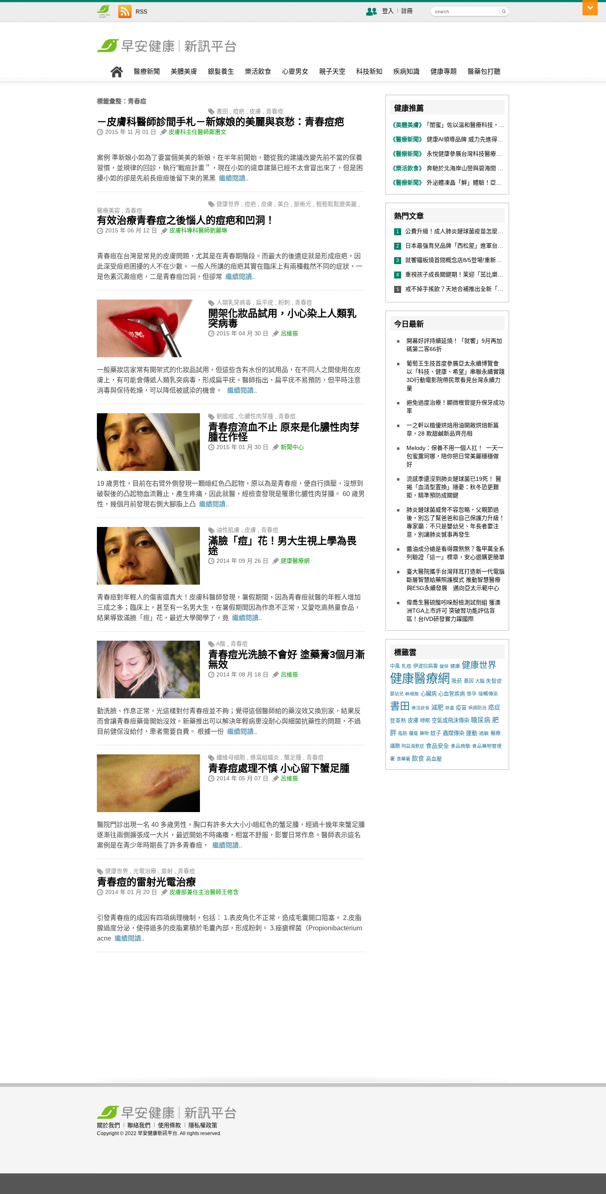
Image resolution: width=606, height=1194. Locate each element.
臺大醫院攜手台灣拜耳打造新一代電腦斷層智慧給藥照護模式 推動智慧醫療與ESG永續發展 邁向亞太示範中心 (455, 579)
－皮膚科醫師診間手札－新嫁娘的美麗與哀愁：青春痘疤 (220, 121)
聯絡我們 (138, 1125)
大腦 (479, 681)
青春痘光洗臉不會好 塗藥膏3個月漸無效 (286, 659)
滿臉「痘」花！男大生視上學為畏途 (282, 545)
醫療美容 (108, 210)
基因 (469, 681)
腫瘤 (413, 733)
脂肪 (402, 733)
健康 (455, 666)
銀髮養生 (221, 71)
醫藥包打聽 (483, 71)
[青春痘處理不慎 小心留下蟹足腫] (148, 810)
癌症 (494, 707)
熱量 (449, 707)
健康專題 (443, 71)
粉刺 (284, 302)
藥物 (424, 733)
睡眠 (425, 720)
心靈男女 (295, 71)
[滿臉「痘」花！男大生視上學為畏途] (148, 582)
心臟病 (428, 694)
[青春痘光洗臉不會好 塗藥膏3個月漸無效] (148, 696)
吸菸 (456, 681)
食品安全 (437, 745)
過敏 (484, 733)
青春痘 (274, 111)
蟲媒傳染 (453, 733)
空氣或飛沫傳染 (450, 720)
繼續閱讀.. (234, 178)
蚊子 (435, 733)
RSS (141, 11)
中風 (395, 666)
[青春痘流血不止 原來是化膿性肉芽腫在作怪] (148, 469)
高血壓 (434, 759)
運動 (471, 733)
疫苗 (461, 708)
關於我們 (108, 1125)
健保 (444, 666)
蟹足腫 (292, 757)
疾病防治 (477, 707)
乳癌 (406, 666)
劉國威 (225, 416)
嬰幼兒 (397, 693)
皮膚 (255, 111)
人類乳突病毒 (233, 302)
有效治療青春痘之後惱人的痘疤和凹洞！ (186, 220)
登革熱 (398, 720)
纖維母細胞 (230, 757)
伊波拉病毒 (425, 666)
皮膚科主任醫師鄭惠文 (197, 132)
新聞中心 (292, 447)
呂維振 (289, 333)
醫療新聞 (147, 71)
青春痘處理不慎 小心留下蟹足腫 (279, 768)
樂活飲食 (258, 71)
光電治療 (144, 871)
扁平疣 (264, 302)
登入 (388, 10)
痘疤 (238, 111)
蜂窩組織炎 (264, 757)
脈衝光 (302, 204)
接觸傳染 (488, 694)
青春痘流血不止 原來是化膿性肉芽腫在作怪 (283, 431)
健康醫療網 (295, 560)
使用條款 (169, 1125)
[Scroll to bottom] (590, 7)
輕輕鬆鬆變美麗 (336, 204)
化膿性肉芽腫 (256, 416)
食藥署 (403, 758)
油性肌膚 (228, 530)
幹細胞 (412, 693)
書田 (222, 111)
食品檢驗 (460, 746)
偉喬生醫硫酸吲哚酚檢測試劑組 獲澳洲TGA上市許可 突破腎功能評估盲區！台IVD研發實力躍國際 (453, 610)
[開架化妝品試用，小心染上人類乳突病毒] (148, 355)
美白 (283, 204)
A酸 (220, 643)
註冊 (407, 10)
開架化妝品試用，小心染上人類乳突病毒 (282, 318)
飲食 (418, 758)
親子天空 (332, 71)
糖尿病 (481, 719)
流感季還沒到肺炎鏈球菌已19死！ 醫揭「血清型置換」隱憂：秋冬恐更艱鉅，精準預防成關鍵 (453, 487)
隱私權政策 (202, 1125)
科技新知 (369, 71)
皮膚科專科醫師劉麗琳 (198, 230)
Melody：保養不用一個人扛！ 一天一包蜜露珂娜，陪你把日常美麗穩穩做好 (454, 456)
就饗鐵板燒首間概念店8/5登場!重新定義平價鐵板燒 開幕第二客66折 (494, 260)
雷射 (167, 871)
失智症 (494, 681)
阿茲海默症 (413, 746)
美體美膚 (184, 71)
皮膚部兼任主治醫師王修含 (204, 892)
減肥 (437, 707)
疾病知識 (406, 71)
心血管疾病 (451, 694)
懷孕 (472, 693)
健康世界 (228, 204)
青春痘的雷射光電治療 (146, 881)
